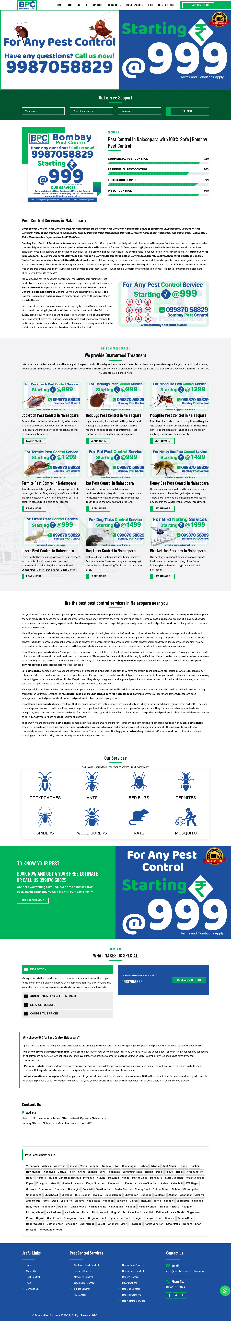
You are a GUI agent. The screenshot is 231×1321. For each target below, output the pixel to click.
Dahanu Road (185, 1218)
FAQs (28, 1283)
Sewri (103, 1171)
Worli (55, 1200)
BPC (94, 1315)
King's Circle (118, 1212)
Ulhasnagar (129, 1166)
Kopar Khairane (195, 1177)
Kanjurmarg (115, 1183)
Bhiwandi (31, 1229)
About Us (73, 5)
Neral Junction (194, 1171)
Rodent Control (130, 1277)
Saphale (169, 1200)
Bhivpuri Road (113, 1195)
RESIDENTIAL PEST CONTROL (158, 169)
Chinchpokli (51, 1195)
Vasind (73, 1166)
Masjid (125, 1177)
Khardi (55, 1183)
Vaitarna (122, 1200)
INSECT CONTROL (158, 190)
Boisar (101, 1224)
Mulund (101, 1177)
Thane (183, 1166)
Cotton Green (161, 1189)
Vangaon (108, 1200)
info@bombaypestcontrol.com (185, 1271)
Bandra (187, 1224)
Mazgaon (187, 1206)
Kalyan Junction (148, 1183)
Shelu (81, 1171)
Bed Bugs (139, 797)
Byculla (97, 1195)
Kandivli (148, 1212)
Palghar (63, 1206)
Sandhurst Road (132, 1171)
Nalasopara (116, 1206)
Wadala (106, 1166)
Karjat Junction (95, 1183)
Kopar (29, 1183)
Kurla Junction (174, 1177)
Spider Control (82, 1289)
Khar (198, 1224)
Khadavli (67, 1183)
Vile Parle (66, 1200)
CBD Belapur (82, 1195)
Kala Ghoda (177, 1212)
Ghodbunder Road (51, 1229)
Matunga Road (35, 1212)
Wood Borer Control (84, 1283)
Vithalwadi (32, 1166)
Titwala (155, 1166)
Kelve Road (134, 1212)
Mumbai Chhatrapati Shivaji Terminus (71, 1177)
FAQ (150, 5)
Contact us (166, 5)
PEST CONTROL (94, 5)
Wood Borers (92, 833)
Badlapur (160, 1195)
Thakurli (146, 1200)
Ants (92, 797)
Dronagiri (74, 1189)
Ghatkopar (45, 1189)
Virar (124, 1224)
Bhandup (146, 1195)
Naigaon (131, 1206)
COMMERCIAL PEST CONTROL (158, 158)
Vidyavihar (60, 1166)
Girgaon (93, 1218)
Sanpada (114, 1171)
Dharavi (170, 1218)
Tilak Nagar (169, 1166)
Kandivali (49, 1171)
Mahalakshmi (100, 1212)
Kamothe (130, 1183)
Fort (103, 1218)
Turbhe (143, 1166)
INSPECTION (38, 969)
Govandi (31, 1189)
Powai (29, 1218)
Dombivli (88, 1189)
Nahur (30, 1177)
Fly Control (80, 1295)
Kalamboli (177, 1183)
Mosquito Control (83, 1277)
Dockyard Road (153, 1218)
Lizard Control (129, 1283)
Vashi (83, 1166)
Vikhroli (46, 1166)
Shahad (92, 1171)
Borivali (62, 1171)
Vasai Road (93, 1200)
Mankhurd (156, 1177)
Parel (159, 1171)
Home (59, 5)
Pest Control (33, 1277)
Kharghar (42, 1183)
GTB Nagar (192, 1183)
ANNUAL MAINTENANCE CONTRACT (53, 996)
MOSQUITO (186, 833)
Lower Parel (173, 1224)
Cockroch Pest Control (86, 1265)
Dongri (137, 1218)
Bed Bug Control (131, 1289)
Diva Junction (104, 1189)
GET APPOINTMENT (198, 5)
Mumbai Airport (169, 1206)
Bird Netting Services (133, 1301)
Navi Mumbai (33, 1171)
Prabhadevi (48, 1206)
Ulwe (116, 1166)
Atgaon (172, 1195)
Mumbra (41, 1177)
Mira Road (136, 1224)
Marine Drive (71, 1212)
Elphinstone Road (119, 1218)
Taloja (157, 1200)
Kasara (79, 1183)
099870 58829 (175, 1287)
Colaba (176, 1189)
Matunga (113, 1177)
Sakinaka (197, 1200)
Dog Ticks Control (131, 1295)
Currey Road (142, 1189)
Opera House (78, 1206)
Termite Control (82, 1271)
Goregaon (70, 1218)
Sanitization (134, 5)
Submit (187, 111)
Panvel (169, 1171)
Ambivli (199, 1195)
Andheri (113, 1224)
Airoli (46, 1200)
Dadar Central (123, 1189)
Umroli (134, 1200)
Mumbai (194, 1166)
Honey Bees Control (133, 1271)
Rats (139, 833)
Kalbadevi (162, 1212)
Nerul (179, 1171)
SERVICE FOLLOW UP (43, 1005)
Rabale (149, 1171)
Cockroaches (45, 797)
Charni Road (87, 1224)
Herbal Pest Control (133, 1265)
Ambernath (33, 1200)
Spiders (45, 833)
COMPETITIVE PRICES (44, 1013)
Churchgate (190, 1189)
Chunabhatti (34, 1195)
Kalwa (164, 1183)
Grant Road (54, 1218)
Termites (186, 797)
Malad (85, 1212)
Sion (72, 1171)
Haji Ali (40, 1218)
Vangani (94, 1166)
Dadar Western (35, 1224)
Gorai (82, 1218)
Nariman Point (97, 1206)
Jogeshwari (194, 1212)
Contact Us (32, 1289)
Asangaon (186, 1195)
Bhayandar (131, 1195)
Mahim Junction (153, 1224)
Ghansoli (60, 1189)
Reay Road (32, 1206)
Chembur (66, 1195)
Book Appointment (189, 980)
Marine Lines (139, 1177)
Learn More (34, 440)
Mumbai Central (147, 1206)
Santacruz (182, 1200)
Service (113, 5)
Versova (79, 1200)
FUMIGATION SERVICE (158, 180)
